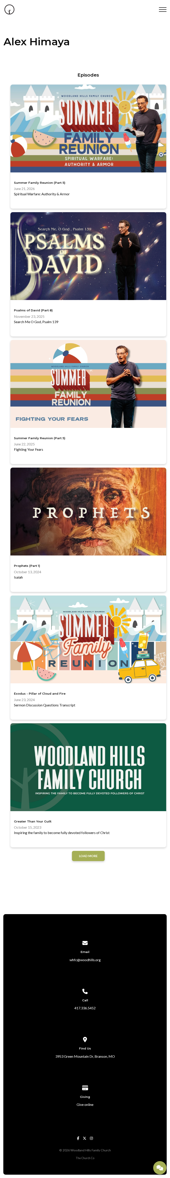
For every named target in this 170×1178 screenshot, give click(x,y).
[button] (162, 9)
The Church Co (85, 1158)
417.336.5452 (85, 1008)
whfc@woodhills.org (85, 960)
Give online (85, 1104)
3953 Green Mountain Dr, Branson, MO (85, 1056)
